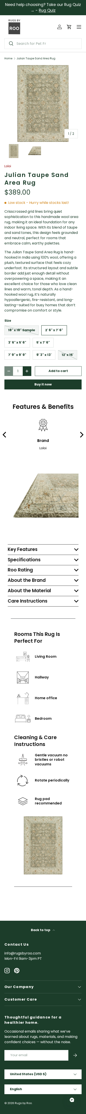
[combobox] (43, 43)
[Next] (81, 435)
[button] (69, 27)
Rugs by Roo (23, 1103)
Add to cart (58, 371)
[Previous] (5, 435)
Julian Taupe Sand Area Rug (36, 58)
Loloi (7, 166)
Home (8, 58)
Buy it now (43, 384)
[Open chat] (72, 1100)
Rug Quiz (47, 10)
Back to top (41, 930)
